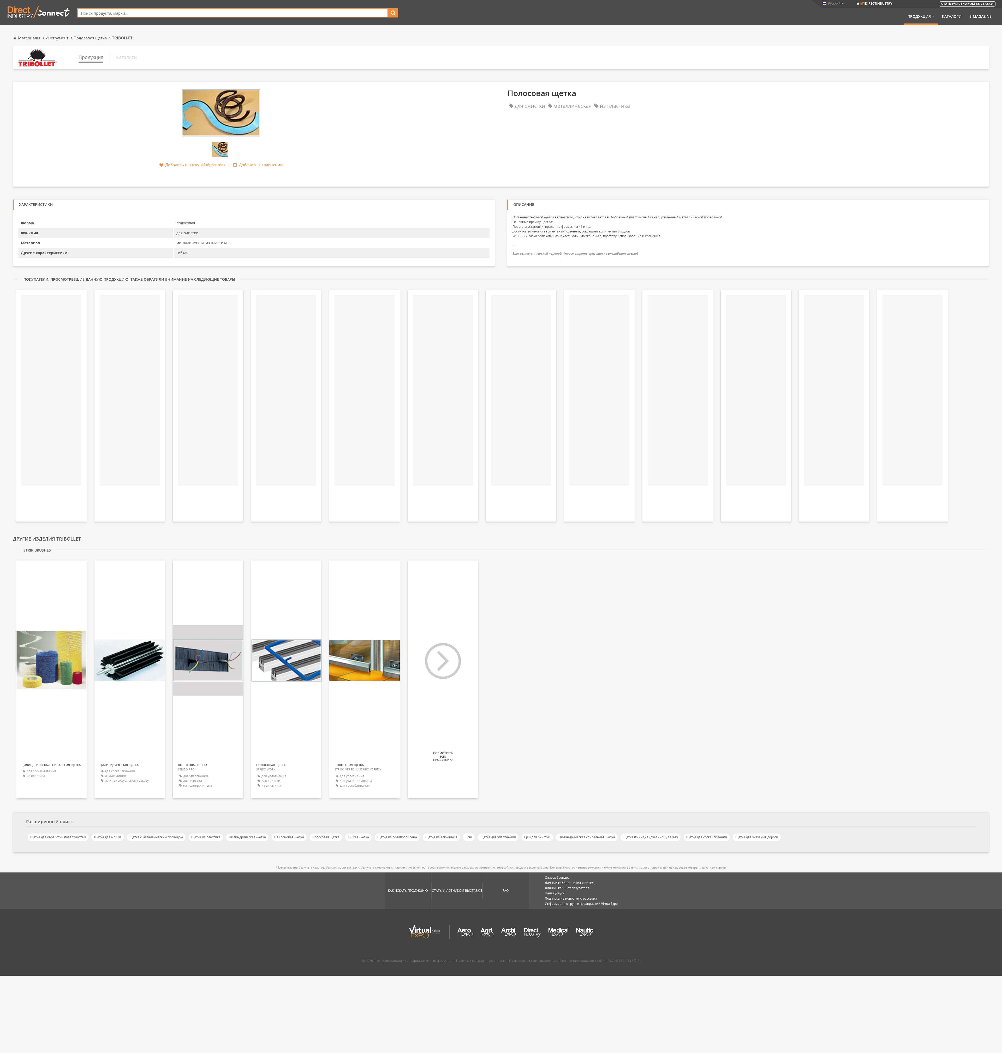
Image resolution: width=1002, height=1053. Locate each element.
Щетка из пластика (205, 837)
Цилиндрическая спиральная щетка (587, 837)
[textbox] (232, 12)
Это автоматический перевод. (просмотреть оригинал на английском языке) (575, 253)
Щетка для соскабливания (706, 837)
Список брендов (557, 877)
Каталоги (952, 16)
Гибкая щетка (358, 837)
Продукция (919, 16)
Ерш (469, 837)
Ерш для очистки (537, 837)
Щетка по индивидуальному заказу (650, 837)
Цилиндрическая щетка (247, 837)
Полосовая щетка (325, 837)
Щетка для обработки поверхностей (58, 837)
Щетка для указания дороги (756, 837)
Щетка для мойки (107, 837)
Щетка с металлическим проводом (156, 837)
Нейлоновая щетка (289, 837)
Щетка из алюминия (441, 837)
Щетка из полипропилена (397, 837)
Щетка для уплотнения (498, 837)
